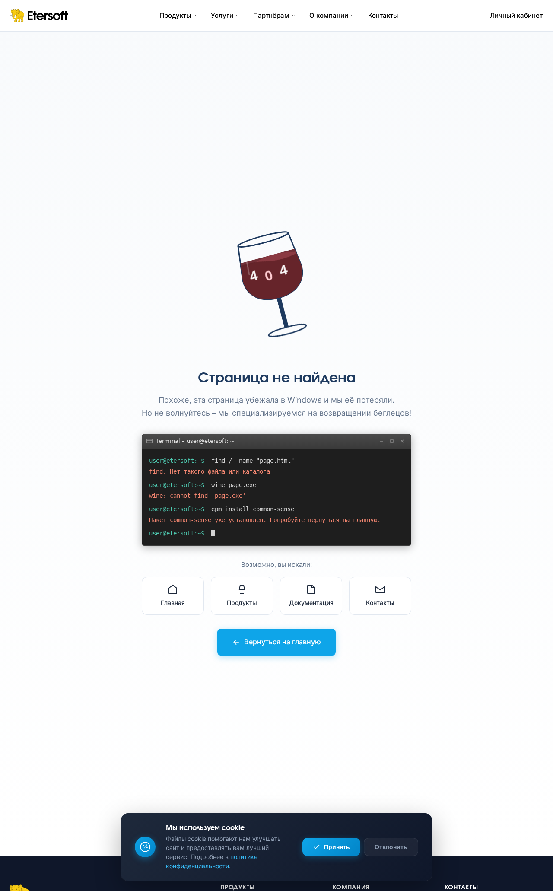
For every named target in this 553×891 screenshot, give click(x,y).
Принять (337, 846)
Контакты (383, 15)
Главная (173, 602)
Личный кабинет (516, 15)
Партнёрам (271, 15)
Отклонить (391, 846)
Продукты (175, 15)
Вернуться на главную (282, 641)
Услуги (222, 15)
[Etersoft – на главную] (39, 15)
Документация (311, 602)
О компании (328, 15)
